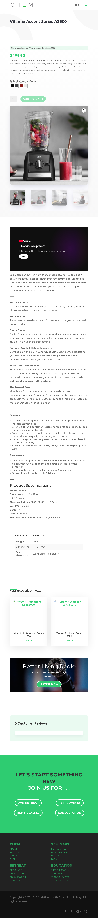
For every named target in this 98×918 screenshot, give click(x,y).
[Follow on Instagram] (85, 912)
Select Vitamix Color (23, 81)
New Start (16, 880)
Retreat (18, 865)
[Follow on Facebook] (65, 912)
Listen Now (49, 684)
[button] (84, 110)
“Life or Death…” (60, 870)
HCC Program (59, 856)
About (13, 849)
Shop (13, 48)
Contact (15, 856)
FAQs (54, 859)
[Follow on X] (72, 912)
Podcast (15, 852)
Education (61, 865)
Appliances (22, 48)
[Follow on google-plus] (79, 912)
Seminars (60, 844)
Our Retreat (28, 802)
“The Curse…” (58, 873)
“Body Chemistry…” (61, 877)
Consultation (69, 812)
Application (17, 873)
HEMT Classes (28, 812)
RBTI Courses (70, 802)
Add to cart (33, 98)
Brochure (16, 870)
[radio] (12, 86)
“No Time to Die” (60, 880)
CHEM (15, 844)
